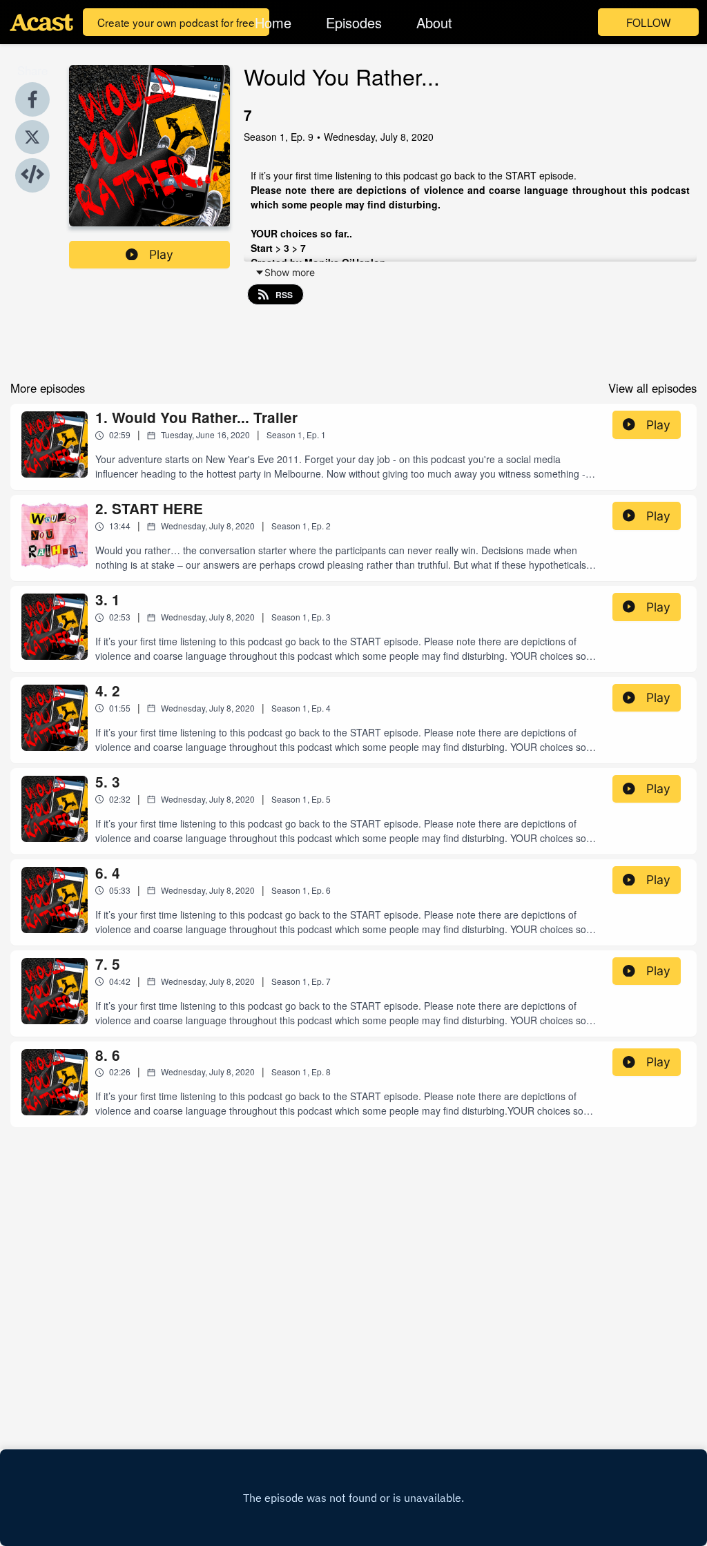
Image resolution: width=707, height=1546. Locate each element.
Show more (289, 272)
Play (161, 254)
